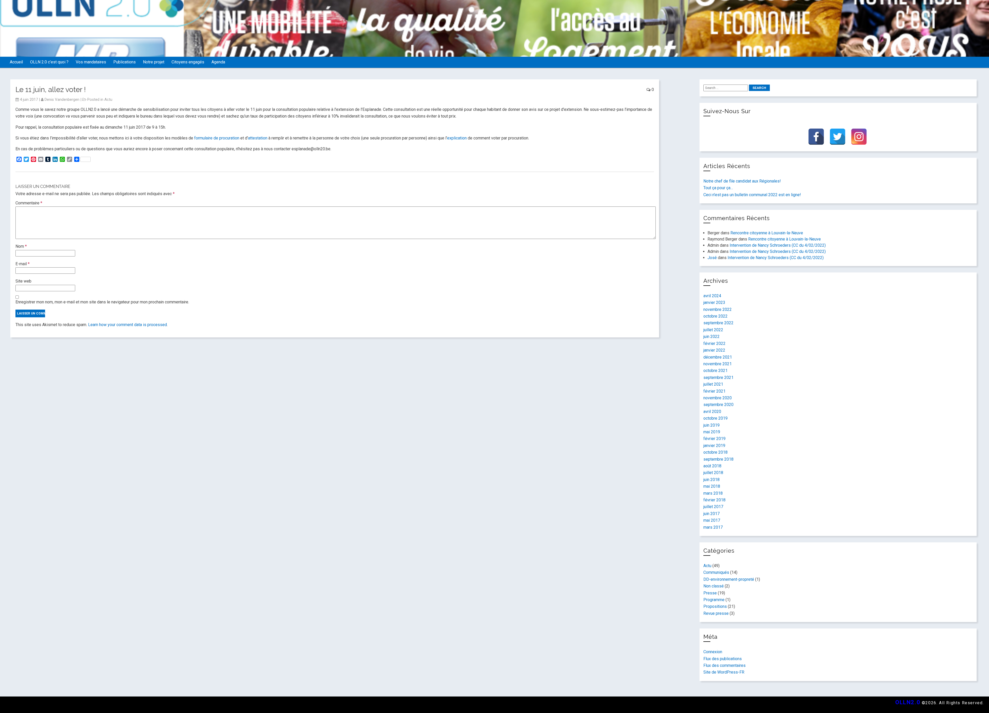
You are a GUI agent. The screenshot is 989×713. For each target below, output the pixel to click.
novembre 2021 (717, 363)
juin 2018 (711, 479)
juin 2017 (711, 513)
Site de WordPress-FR (723, 672)
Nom (21, 246)
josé (712, 257)
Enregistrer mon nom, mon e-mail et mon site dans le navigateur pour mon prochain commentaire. (102, 302)
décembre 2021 (717, 357)
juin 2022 (711, 336)
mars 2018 (713, 493)
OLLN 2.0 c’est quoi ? (49, 62)
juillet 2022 (713, 329)
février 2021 (714, 391)
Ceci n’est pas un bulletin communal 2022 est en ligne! (752, 194)
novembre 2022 (717, 309)
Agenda (218, 62)
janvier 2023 (714, 302)
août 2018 (712, 465)
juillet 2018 (713, 472)
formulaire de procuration (216, 138)
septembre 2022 (718, 322)
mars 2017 (713, 527)
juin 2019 (711, 425)
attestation (257, 138)
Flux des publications (722, 658)
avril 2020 (712, 411)
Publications (124, 62)
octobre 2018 (715, 452)
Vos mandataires (91, 62)
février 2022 (714, 343)
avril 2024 (712, 295)
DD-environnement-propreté (728, 579)
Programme (713, 599)
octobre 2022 (715, 316)
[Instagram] (859, 136)
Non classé (713, 586)
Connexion (712, 651)
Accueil (16, 62)
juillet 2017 (713, 506)
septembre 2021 (718, 377)
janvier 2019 (714, 445)
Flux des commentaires (724, 665)
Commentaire (28, 203)
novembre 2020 (717, 397)
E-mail (22, 263)
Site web (23, 281)
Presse (710, 593)
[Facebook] (816, 136)
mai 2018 (711, 486)
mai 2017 (711, 520)
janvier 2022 (714, 350)
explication (457, 138)
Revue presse (716, 613)
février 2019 (714, 438)
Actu (108, 99)
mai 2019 (711, 431)
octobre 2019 (715, 418)
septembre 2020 (718, 404)
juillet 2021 (713, 384)
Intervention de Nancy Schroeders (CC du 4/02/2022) (778, 245)
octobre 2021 (715, 370)
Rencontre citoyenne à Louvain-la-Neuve (766, 232)
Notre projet (153, 62)
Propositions (715, 606)
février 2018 (714, 500)
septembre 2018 (718, 459)
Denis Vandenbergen (62, 99)
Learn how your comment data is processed (127, 324)
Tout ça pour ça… (718, 187)
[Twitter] (837, 136)
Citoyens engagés (188, 62)
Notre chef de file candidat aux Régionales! (742, 181)
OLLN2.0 (907, 702)
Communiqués (716, 572)
